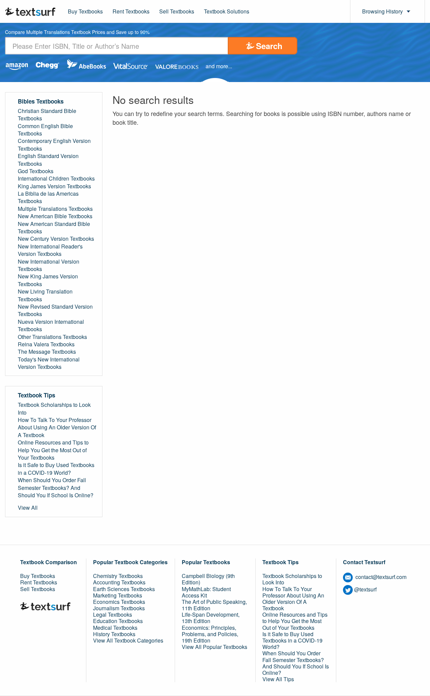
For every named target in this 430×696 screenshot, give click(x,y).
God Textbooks (35, 171)
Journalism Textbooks (119, 608)
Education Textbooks (118, 621)
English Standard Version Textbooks (48, 159)
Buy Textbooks (85, 11)
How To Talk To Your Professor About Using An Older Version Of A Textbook (57, 427)
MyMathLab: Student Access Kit (206, 592)
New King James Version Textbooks (48, 280)
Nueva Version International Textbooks (51, 325)
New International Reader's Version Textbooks (50, 250)
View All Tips (278, 679)
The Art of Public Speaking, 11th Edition (214, 605)
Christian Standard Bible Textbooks (47, 114)
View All (28, 507)
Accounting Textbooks (119, 582)
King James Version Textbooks (54, 186)
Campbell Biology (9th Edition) (208, 579)
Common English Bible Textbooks (45, 129)
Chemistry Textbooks (118, 576)
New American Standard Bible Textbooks (54, 227)
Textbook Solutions (226, 11)
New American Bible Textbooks (55, 216)
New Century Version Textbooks (56, 238)
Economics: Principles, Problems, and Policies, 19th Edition (210, 634)
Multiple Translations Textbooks (55, 208)
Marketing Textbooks (117, 595)
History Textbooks (114, 634)
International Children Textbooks (56, 178)
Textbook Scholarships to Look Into (54, 408)
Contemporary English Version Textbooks (54, 144)
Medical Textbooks (115, 627)
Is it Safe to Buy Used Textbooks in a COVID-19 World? (56, 468)
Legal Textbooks (112, 614)
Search (269, 45)
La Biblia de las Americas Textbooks (48, 197)
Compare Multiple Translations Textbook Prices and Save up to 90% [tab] (77, 32)
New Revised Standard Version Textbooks (55, 310)
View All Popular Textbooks (214, 647)
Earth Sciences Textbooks (124, 589)
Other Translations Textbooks (52, 337)
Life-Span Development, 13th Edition (211, 618)
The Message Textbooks (47, 351)
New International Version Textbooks (48, 265)
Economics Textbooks (119, 602)
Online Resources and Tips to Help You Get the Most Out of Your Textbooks (53, 450)
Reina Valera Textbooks (46, 344)
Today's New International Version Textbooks (49, 363)
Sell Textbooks (176, 11)
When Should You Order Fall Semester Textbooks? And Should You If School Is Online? (55, 487)
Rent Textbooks (131, 11)
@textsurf (365, 589)
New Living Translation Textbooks (45, 295)
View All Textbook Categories (128, 640)
